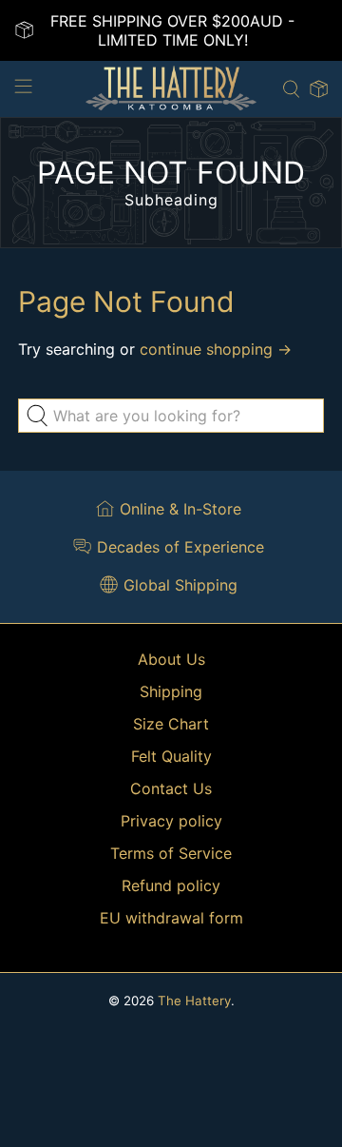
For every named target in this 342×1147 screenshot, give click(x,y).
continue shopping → (216, 349)
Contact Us (171, 788)
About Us (171, 659)
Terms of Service (171, 853)
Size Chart (171, 723)
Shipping (171, 691)
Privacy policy (171, 820)
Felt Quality (171, 756)
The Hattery (194, 1000)
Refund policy (171, 885)
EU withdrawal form (171, 917)
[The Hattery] (171, 89)
